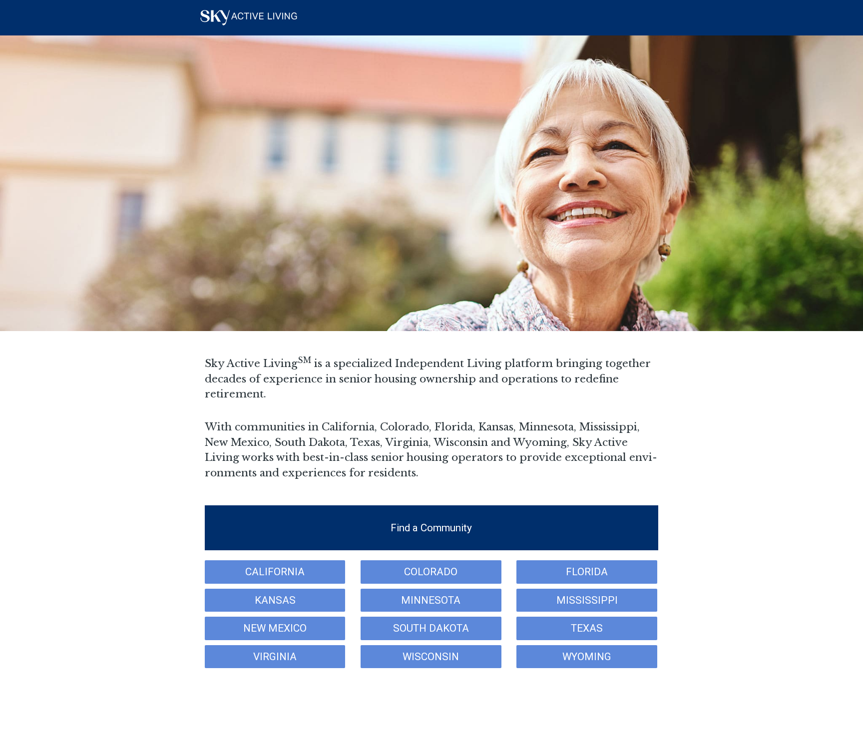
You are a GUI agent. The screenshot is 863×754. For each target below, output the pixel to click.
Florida (587, 572)
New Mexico (275, 628)
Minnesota (430, 600)
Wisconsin (431, 657)
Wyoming (586, 657)
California (275, 572)
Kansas (275, 600)
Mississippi (587, 600)
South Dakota (431, 628)
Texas (587, 628)
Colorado (430, 572)
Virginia (275, 657)
